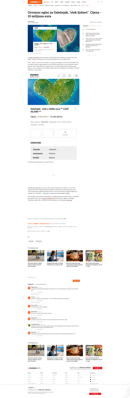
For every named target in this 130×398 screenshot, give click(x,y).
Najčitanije (41, 5)
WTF (79, 5)
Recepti (66, 377)
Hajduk (41, 379)
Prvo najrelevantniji (41, 284)
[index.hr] (35, 2)
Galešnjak (31, 241)
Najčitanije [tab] (93, 25)
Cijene (78, 2)
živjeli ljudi (69, 200)
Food (54, 381)
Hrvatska (29, 377)
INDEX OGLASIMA (34, 57)
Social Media (57, 5)
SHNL (41, 381)
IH (29, 312)
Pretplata (47, 2)
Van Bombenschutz (35, 324)
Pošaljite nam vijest (94, 383)
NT (29, 306)
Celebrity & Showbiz (49, 5)
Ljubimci (54, 379)
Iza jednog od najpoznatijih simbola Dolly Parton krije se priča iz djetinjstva (94, 46)
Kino (78, 379)
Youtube (93, 377)
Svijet (29, 375)
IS (29, 297)
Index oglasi (38, 241)
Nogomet (42, 375)
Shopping (54, 375)
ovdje (60, 226)
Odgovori (67, 383)
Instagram (94, 379)
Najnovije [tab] (85, 25)
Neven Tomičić (34, 305)
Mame (54, 383)
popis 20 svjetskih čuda (49, 198)
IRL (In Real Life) (65, 5)
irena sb (33, 297)
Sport (61, 2)
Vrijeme (79, 381)
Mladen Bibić (34, 318)
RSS (78, 383)
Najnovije (35, 5)
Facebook (94, 375)
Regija (29, 379)
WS (29, 288)
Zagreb (29, 381)
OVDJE (67, 193)
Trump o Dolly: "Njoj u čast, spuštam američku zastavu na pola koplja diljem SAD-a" (94, 40)
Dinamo (41, 377)
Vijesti (56, 2)
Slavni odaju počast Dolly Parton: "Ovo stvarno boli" (93, 50)
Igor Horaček (34, 311)
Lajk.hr (66, 379)
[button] (29, 255)
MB (29, 318)
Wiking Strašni (34, 287)
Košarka (42, 383)
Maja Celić (33, 332)
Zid (52, 2)
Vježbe (82, 5)
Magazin (30, 5)
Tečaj (78, 375)
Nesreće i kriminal (31, 383)
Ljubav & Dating (73, 5)
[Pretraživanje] (101, 2)
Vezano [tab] (99, 25)
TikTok (93, 381)
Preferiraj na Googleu (97, 22)
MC (29, 333)
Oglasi (73, 2)
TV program (79, 377)
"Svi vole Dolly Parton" (91, 29)
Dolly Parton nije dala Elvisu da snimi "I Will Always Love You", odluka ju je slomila (93, 35)
